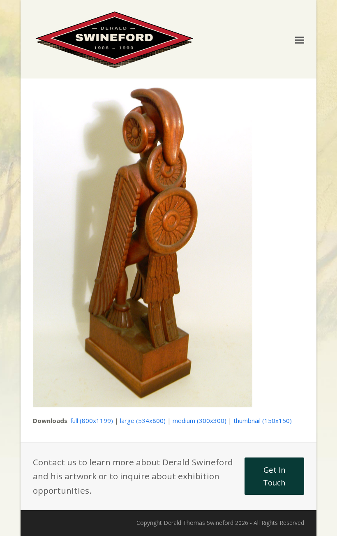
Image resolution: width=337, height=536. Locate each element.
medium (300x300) (199, 420)
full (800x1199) (91, 420)
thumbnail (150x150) (262, 420)
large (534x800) (143, 420)
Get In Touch (274, 475)
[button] (299, 39)
